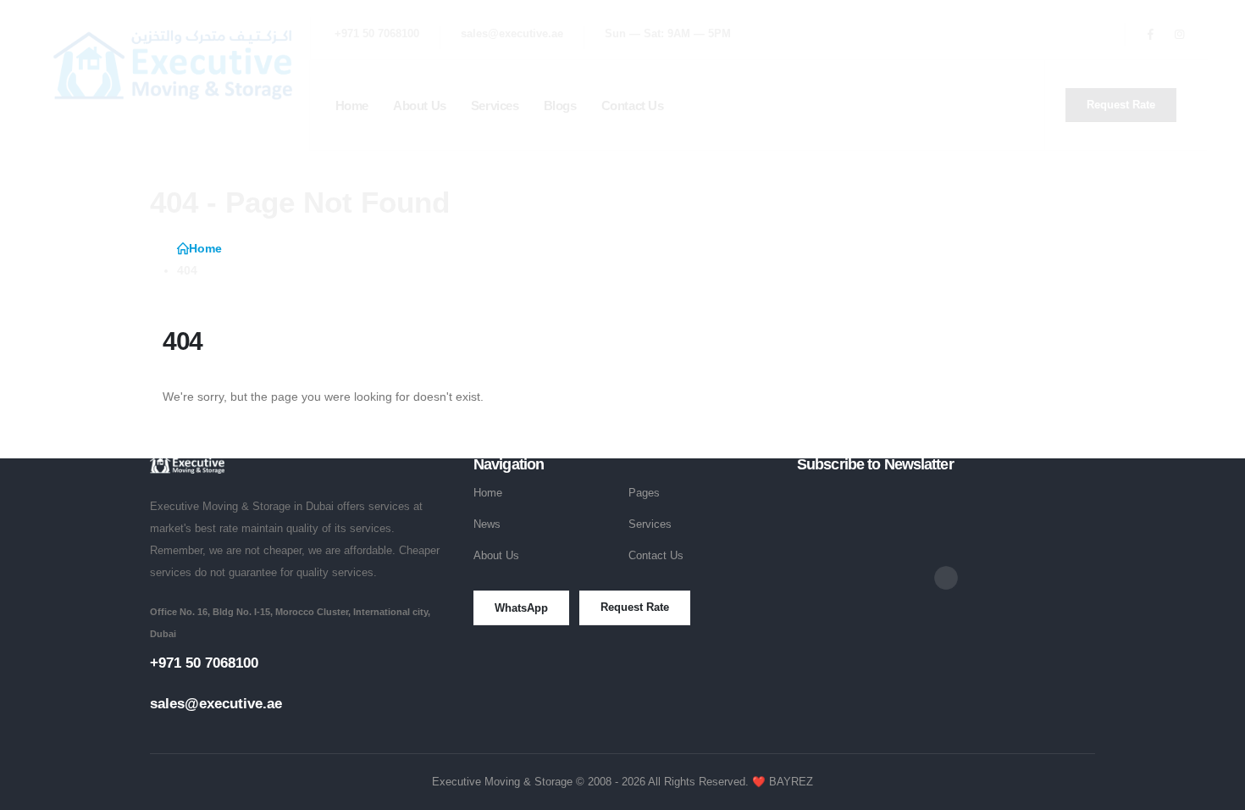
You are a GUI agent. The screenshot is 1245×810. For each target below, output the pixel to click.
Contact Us (655, 556)
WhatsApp (521, 608)
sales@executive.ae (216, 704)
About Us (496, 556)
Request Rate (634, 607)
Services (650, 524)
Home (487, 493)
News (487, 524)
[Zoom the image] (187, 464)
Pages (644, 493)
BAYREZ (791, 782)
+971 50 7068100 (204, 663)
